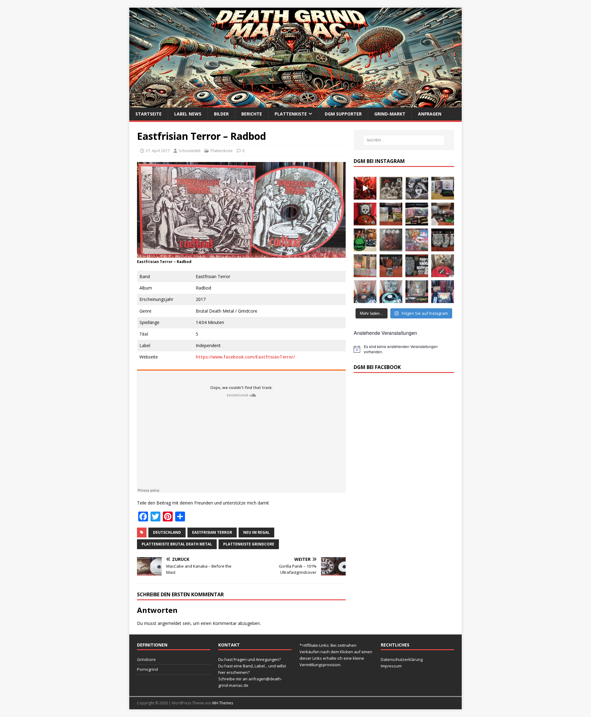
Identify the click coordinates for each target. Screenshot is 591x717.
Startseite (148, 114)
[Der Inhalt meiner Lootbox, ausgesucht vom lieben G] (391, 265)
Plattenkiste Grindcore (248, 544)
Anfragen (429, 114)
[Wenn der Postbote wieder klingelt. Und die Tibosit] (416, 291)
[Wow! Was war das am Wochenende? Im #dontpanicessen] (365, 214)
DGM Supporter (343, 114)
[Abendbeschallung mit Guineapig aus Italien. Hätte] (391, 291)
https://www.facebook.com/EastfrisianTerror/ (245, 357)
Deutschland (167, 532)
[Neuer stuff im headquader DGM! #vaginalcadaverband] (416, 214)
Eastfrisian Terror (212, 532)
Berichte (251, 114)
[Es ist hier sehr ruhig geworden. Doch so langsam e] (365, 265)
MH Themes (222, 703)
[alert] (404, 349)
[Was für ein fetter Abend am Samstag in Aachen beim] (442, 214)
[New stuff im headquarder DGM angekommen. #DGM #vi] (416, 240)
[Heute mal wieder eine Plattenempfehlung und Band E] (442, 188)
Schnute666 (189, 150)
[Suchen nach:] (404, 140)
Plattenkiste (291, 114)
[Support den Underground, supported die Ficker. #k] (442, 240)
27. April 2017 (158, 150)
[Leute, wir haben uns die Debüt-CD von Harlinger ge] (416, 188)
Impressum (391, 666)
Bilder (221, 114)
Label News (187, 114)
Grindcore (146, 659)
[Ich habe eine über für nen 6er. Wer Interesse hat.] (391, 240)
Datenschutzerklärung (402, 659)
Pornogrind (147, 669)
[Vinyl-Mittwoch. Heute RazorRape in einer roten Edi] (442, 265)
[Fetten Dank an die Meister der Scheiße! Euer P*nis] (416, 265)
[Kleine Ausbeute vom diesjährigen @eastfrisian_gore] (365, 240)
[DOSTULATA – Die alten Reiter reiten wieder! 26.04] (365, 188)
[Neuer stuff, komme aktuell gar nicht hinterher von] (391, 214)
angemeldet (169, 623)
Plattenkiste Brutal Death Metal (177, 544)
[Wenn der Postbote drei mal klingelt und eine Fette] (442, 291)
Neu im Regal (256, 532)
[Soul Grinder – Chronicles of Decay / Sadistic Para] (391, 188)
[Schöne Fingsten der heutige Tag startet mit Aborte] (365, 291)
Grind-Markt (389, 114)
